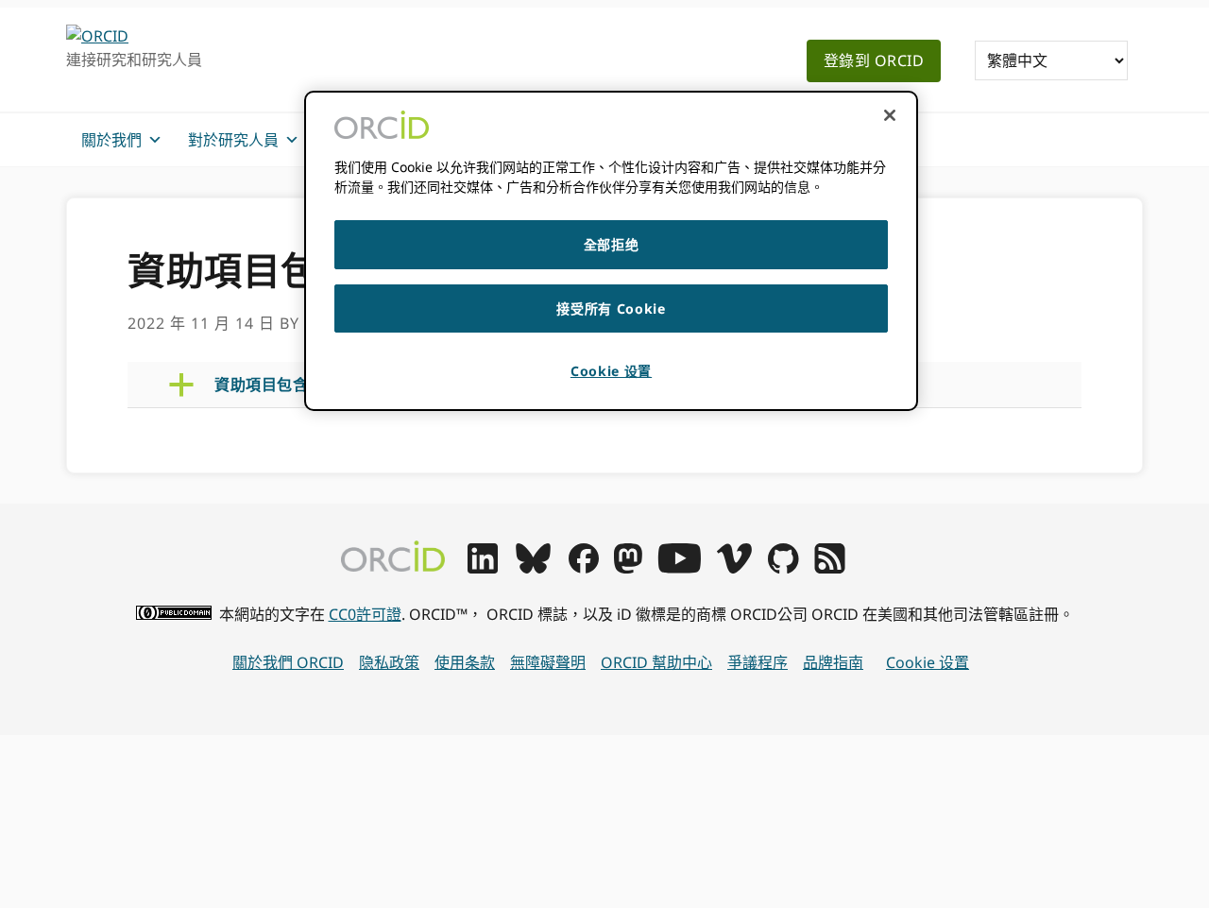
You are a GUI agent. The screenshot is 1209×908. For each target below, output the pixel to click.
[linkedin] (483, 567)
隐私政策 (389, 662)
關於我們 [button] (111, 139)
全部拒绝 (611, 244)
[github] (783, 567)
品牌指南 (833, 662)
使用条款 (464, 662)
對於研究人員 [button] (233, 139)
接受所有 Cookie (611, 308)
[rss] (829, 567)
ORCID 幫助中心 (656, 662)
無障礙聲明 (548, 662)
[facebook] (584, 567)
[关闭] (890, 115)
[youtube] (679, 567)
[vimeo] (734, 567)
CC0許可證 (365, 614)
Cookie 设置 (927, 662)
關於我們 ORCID (288, 662)
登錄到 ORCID (874, 60)
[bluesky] (533, 567)
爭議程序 (757, 662)
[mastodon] (628, 567)
